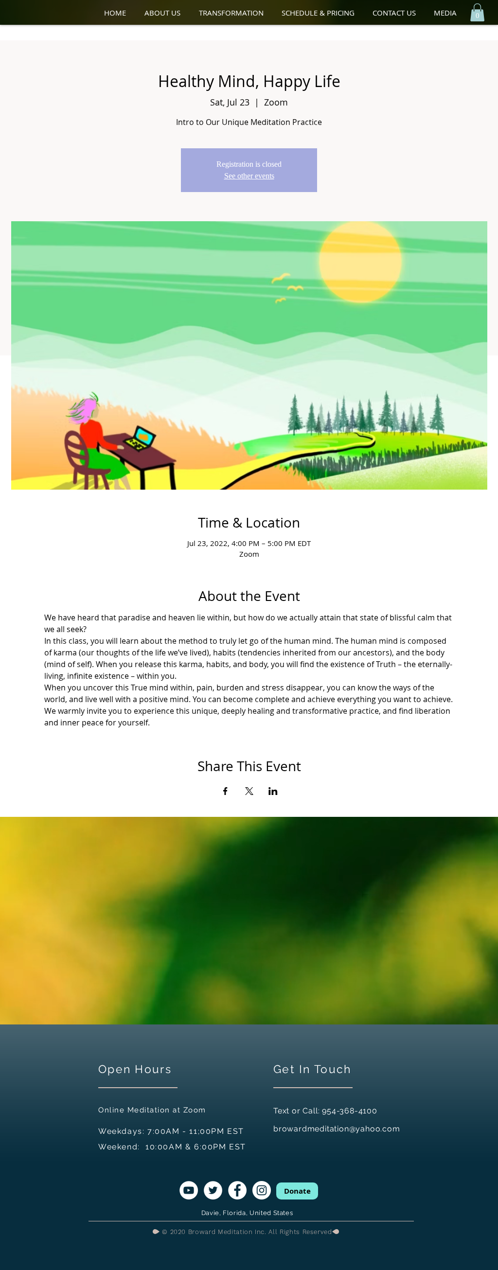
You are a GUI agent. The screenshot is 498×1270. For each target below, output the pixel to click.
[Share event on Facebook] (225, 791)
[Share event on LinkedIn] (273, 791)
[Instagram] (261, 1190)
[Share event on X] (249, 791)
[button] (167, 12)
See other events (249, 176)
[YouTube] (188, 1190)
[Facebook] (237, 1190)
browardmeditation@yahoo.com (336, 1128)
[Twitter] (213, 1190)
